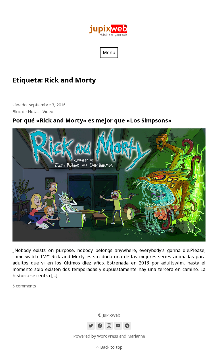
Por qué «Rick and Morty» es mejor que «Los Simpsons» (92, 120)
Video (48, 111)
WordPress (107, 336)
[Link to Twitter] (91, 326)
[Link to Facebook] (100, 326)
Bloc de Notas (25, 111)
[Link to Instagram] (109, 326)
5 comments (24, 286)
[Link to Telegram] (127, 326)
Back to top (111, 347)
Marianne (136, 336)
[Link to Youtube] (118, 326)
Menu (109, 52)
